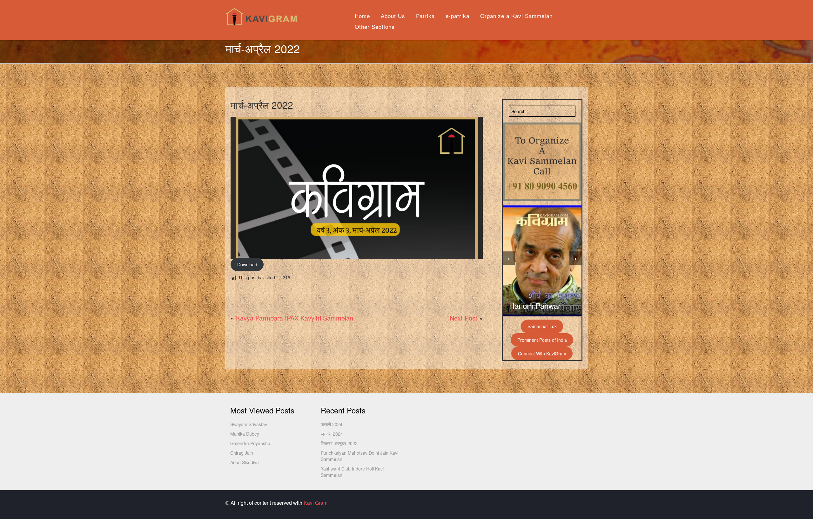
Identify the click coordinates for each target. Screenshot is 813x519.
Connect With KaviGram (542, 353)
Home (362, 16)
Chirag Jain (241, 453)
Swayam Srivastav (248, 424)
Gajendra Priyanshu (250, 443)
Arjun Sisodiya (244, 462)
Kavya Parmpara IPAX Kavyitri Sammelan (294, 317)
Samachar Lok (542, 326)
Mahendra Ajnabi (537, 305)
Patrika (425, 16)
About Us (393, 16)
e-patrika (457, 16)
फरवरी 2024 (331, 424)
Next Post (463, 317)
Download (247, 264)
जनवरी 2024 (332, 434)
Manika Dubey (244, 434)
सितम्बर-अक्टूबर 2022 (339, 443)
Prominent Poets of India (542, 340)
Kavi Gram (315, 502)
